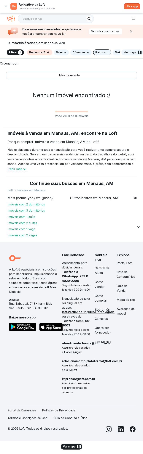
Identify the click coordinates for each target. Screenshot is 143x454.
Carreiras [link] (101, 319)
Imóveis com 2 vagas (22, 235)
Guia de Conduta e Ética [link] (70, 418)
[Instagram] (109, 430)
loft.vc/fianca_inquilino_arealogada (88, 312)
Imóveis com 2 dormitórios (26, 204)
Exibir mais (15, 169)
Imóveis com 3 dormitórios (26, 210)
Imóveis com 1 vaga (21, 229)
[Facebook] (133, 430)
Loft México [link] (103, 342)
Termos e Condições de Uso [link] (27, 418)
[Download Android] (22, 327)
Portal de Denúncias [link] (21, 410)
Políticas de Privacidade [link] (58, 410)
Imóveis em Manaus (31, 190)
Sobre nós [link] (102, 309)
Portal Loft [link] (124, 263)
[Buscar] (89, 19)
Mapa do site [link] (126, 300)
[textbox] (56, 18)
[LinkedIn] (121, 430)
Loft (10, 190)
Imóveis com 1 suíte (21, 217)
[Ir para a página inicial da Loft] (12, 18)
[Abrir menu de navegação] (133, 18)
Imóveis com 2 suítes (22, 223)
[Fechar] (131, 31)
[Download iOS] (51, 327)
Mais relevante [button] (69, 75)
